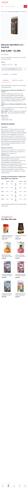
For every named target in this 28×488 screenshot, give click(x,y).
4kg (16, 64)
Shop (6, 11)
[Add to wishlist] (25, 69)
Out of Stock (11, 69)
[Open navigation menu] (2, 6)
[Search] (25, 6)
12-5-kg (7, 64)
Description (6, 80)
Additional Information (17, 80)
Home (2, 11)
